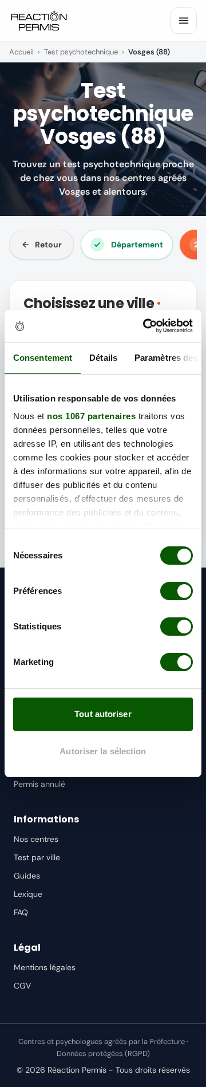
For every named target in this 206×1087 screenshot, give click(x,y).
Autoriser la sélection (103, 751)
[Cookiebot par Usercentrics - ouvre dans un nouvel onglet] (145, 325)
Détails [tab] (103, 358)
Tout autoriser (102, 714)
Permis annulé (39, 784)
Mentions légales (45, 967)
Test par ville (37, 857)
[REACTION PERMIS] (39, 21)
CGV (22, 985)
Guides (27, 876)
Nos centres (36, 839)
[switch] (176, 591)
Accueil (21, 52)
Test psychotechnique (81, 52)
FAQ (21, 912)
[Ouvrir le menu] (184, 20)
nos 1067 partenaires (91, 416)
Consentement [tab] (42, 358)
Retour (48, 244)
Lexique (28, 894)
